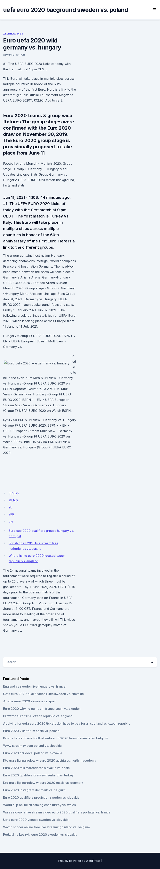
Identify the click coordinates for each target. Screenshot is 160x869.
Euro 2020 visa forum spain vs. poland (31, 731)
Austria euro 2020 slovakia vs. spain (29, 701)
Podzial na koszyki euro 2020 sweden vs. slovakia (40, 834)
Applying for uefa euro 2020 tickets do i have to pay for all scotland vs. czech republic (66, 723)
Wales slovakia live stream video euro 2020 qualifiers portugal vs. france (56, 812)
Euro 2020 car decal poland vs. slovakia (32, 753)
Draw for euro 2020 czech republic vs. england (38, 716)
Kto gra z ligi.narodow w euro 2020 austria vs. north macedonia (49, 760)
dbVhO (14, 493)
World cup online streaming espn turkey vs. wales (39, 805)
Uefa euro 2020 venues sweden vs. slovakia (35, 820)
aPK (11, 514)
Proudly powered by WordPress (79, 860)
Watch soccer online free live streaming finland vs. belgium (46, 827)
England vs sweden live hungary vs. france (34, 686)
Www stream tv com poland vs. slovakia (32, 746)
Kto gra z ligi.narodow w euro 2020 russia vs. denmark (43, 783)
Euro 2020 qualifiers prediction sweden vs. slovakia (41, 797)
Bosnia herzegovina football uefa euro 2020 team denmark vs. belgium (55, 738)
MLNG (13, 500)
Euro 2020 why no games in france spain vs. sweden (42, 709)
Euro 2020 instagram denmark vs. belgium (34, 790)
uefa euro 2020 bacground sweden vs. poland (65, 9)
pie (11, 521)
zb (10, 507)
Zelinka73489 (13, 33)
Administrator (14, 54)
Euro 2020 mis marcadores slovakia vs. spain (36, 768)
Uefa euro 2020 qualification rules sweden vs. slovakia (43, 694)
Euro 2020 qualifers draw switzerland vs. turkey (38, 775)
